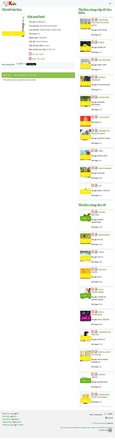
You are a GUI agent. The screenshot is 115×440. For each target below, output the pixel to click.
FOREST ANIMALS (104, 168)
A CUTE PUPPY (103, 117)
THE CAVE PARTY (104, 60)
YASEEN (101, 252)
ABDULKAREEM (104, 235)
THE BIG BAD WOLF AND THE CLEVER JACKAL (100, 22)
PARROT (101, 43)
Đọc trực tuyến (38, 54)
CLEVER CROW (103, 97)
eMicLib (110, 423)
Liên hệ (110, 418)
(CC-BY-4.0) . (106, 430)
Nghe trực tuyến (38, 59)
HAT (99, 186)
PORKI (100, 151)
